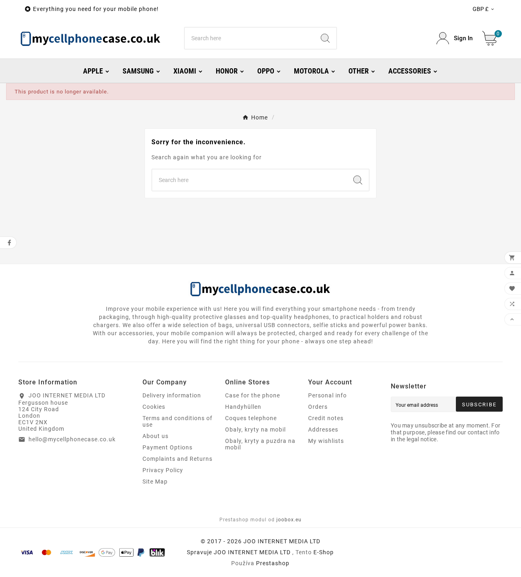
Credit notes (326, 418)
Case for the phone (252, 395)
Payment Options (167, 447)
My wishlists (326, 441)
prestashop (272, 563)
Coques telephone (251, 418)
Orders (318, 406)
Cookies (153, 406)
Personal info (327, 395)
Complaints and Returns (177, 459)
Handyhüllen (243, 406)
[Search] (325, 38)
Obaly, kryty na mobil (255, 429)
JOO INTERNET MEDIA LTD (252, 552)
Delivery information (171, 395)
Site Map (155, 481)
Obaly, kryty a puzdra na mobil (260, 444)
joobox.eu (289, 520)
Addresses (323, 429)
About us (155, 436)
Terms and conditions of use (177, 421)
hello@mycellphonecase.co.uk (72, 439)
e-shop (323, 552)
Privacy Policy (162, 470)
